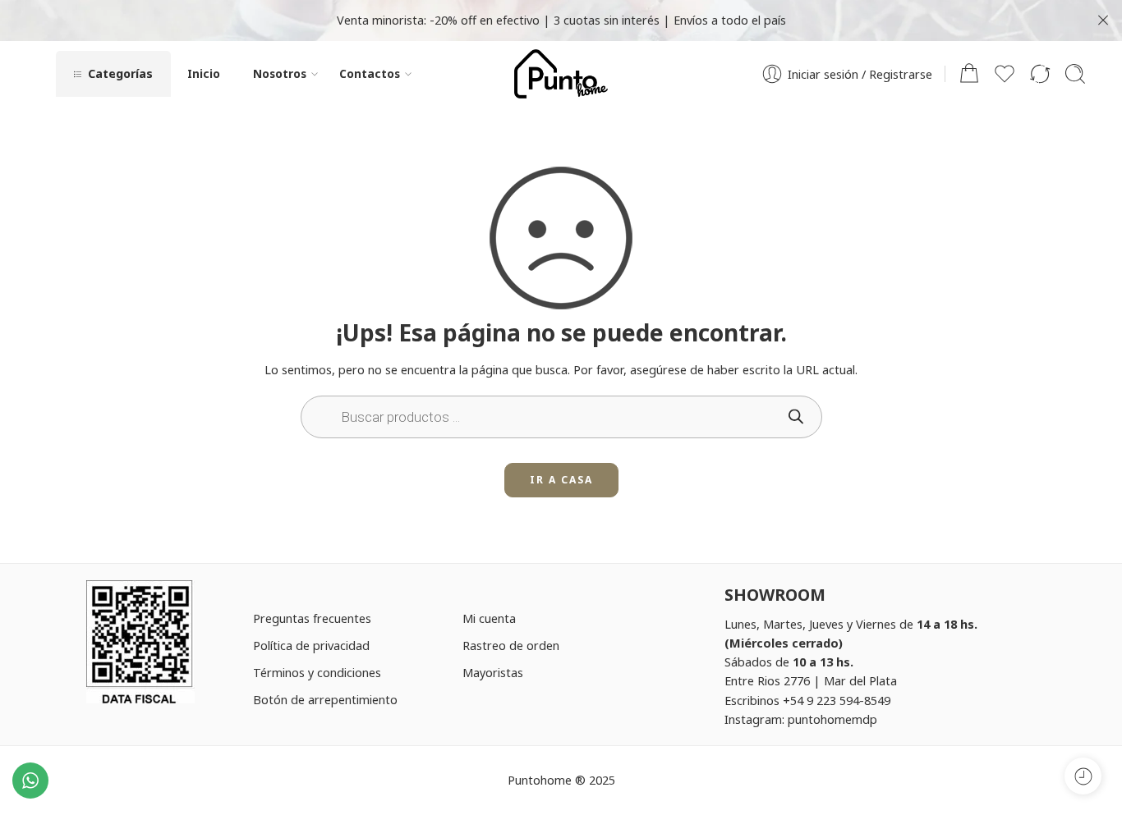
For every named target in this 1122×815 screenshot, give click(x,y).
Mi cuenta (489, 618)
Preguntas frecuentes (312, 618)
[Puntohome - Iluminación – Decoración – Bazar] (560, 73)
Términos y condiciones (317, 672)
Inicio (203, 73)
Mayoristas (492, 672)
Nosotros (279, 73)
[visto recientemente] (1083, 776)
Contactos (369, 73)
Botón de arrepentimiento (325, 699)
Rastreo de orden (510, 645)
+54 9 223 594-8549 (836, 700)
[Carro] (969, 73)
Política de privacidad (311, 645)
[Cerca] (1103, 20)
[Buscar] (1075, 73)
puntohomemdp (832, 719)
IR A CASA (561, 480)
